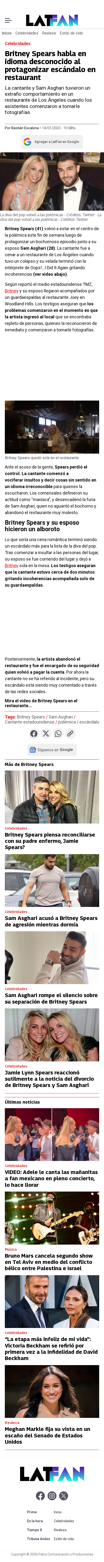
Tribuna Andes (39, 1539)
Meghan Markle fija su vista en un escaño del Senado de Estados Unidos (47, 1435)
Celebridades (26, 33)
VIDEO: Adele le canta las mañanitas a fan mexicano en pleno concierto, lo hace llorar (51, 1178)
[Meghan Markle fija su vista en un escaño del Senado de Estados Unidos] (52, 1391)
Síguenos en (55, 749)
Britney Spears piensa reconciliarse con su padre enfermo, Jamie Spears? (50, 841)
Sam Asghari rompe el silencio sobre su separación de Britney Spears (51, 998)
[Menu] (8, 20)
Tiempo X (39, 1530)
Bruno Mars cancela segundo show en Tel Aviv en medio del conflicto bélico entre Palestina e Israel (49, 1262)
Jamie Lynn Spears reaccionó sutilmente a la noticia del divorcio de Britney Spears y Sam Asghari (49, 1078)
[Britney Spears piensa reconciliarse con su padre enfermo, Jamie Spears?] (52, 797)
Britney (11, 290)
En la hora (39, 1521)
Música (11, 1249)
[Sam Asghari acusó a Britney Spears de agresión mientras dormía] (52, 880)
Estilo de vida (71, 33)
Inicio (7, 33)
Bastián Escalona (25, 128)
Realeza (49, 33)
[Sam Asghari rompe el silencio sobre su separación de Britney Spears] (52, 957)
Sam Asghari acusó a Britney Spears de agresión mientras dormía (51, 921)
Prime (39, 1512)
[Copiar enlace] (70, 733)
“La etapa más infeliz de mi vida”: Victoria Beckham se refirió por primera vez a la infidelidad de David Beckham (51, 1348)
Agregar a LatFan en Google (51, 143)
